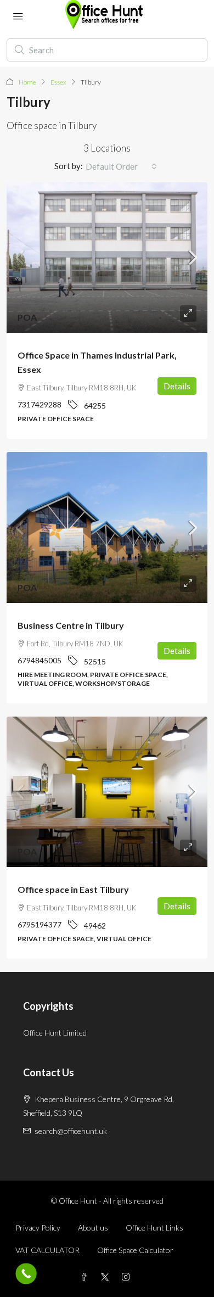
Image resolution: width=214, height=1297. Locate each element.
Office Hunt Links (154, 1227)
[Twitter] (107, 1277)
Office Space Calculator (135, 1250)
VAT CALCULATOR (47, 1250)
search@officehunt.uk (71, 1131)
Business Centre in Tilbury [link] (71, 625)
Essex (58, 82)
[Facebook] (86, 1277)
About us (93, 1227)
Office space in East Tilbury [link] (73, 889)
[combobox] (121, 166)
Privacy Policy (37, 1227)
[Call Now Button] (26, 1273)
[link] (107, 257)
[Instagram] (128, 1277)
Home (27, 82)
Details (177, 386)
